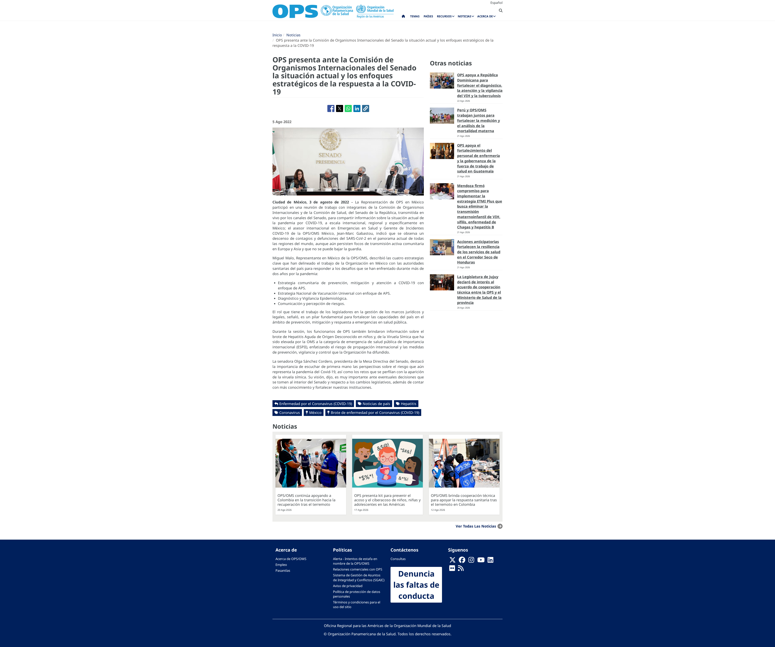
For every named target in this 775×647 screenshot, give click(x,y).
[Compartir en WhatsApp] (348, 108)
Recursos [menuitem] (444, 16)
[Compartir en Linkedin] (356, 108)
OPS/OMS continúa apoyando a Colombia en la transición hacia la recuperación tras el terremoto (306, 500)
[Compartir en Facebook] (330, 108)
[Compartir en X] (339, 108)
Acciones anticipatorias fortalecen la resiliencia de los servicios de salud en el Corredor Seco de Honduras (478, 252)
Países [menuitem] (428, 16)
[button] (365, 108)
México (315, 412)
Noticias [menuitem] (464, 16)
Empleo (281, 564)
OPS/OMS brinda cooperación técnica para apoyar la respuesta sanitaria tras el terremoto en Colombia (464, 500)
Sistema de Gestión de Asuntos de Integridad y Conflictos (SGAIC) (358, 577)
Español (496, 2)
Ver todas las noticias (476, 525)
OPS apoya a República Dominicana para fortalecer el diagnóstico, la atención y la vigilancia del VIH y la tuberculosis (480, 85)
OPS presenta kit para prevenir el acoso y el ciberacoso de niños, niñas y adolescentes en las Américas (387, 500)
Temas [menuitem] (415, 16)
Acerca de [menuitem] (485, 16)
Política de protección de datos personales (356, 594)
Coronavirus (289, 412)
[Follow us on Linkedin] (490, 561)
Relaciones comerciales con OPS (357, 569)
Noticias (293, 34)
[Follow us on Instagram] (471, 561)
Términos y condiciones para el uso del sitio (356, 604)
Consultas (398, 559)
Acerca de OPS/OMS (290, 559)
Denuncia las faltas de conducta (416, 584)
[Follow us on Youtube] (481, 561)
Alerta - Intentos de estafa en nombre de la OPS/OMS (355, 561)
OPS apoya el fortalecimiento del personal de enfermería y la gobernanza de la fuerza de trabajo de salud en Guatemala (478, 158)
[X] (452, 561)
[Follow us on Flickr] (452, 569)
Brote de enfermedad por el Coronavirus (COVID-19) (375, 412)
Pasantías (282, 570)
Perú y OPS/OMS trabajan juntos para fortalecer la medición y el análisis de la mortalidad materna (478, 120)
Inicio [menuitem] (403, 17)
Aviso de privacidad (347, 586)
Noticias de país (376, 403)
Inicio (277, 34)
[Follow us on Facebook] (462, 561)
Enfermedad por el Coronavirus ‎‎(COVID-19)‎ (315, 403)
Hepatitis (408, 403)
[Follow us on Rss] (461, 569)
